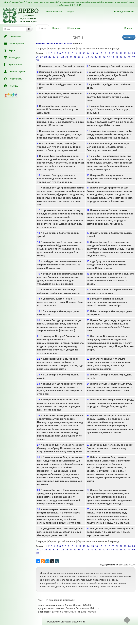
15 (92, 53)
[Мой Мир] (47, 561)
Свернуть (41, 48)
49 (133, 56)
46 (121, 56)
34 (71, 56)
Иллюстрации (16, 43)
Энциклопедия (54, 11)
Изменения (15, 36)
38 (87, 56)
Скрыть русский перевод (61, 48)
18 (104, 53)
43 (108, 56)
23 (125, 53)
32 (62, 56)
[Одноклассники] (43, 561)
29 (49, 56)
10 (72, 53)
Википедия (82, 608)
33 (66, 56)
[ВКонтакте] (38, 561)
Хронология (15, 64)
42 (104, 56)
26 (37, 56)
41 (100, 56)
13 (84, 53)
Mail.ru (93, 608)
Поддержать (15, 78)
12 (80, 53)
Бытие (68, 43)
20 (113, 53)
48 (129, 56)
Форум (70, 11)
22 (121, 53)
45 (116, 56)
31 (58, 56)
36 (79, 56)
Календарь (15, 57)
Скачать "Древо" (17, 71)
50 (37, 60)
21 (117, 53)
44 (112, 56)
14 (88, 53)
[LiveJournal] (57, 561)
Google (87, 604)
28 (45, 56)
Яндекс (77, 604)
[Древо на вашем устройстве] (127, 621)
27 (41, 56)
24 (129, 53)
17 (100, 53)
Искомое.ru (69, 611)
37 (83, 56)
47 (125, 56)
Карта (12, 50)
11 (76, 53)
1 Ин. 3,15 (76, 5)
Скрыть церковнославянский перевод (98, 48)
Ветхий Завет (54, 43)
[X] (52, 561)
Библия (40, 43)
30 (54, 56)
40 (96, 56)
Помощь (13, 85)
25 (133, 53)
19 (109, 53)
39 (91, 56)
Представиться (125, 11)
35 (75, 56)
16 (96, 53)
